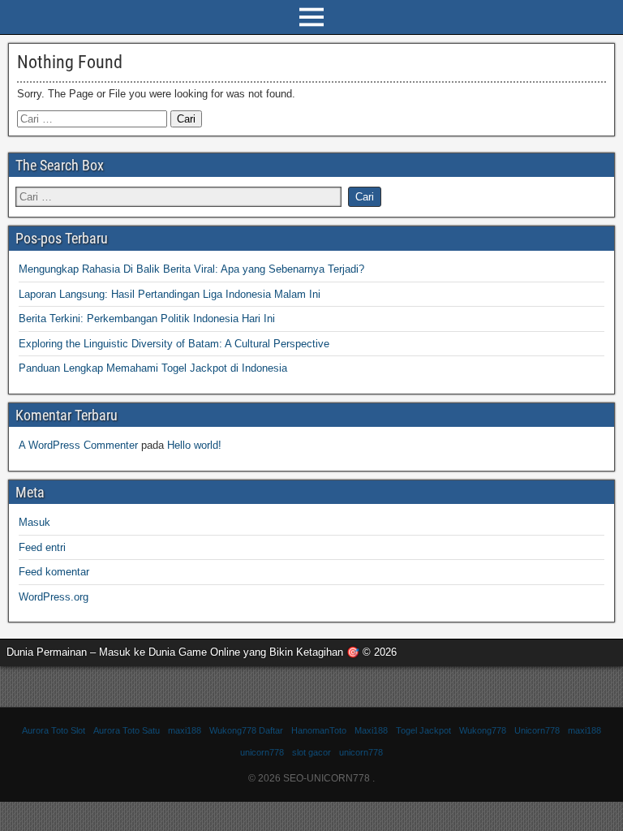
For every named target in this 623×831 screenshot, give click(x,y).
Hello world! (194, 445)
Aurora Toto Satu (126, 730)
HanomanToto (318, 730)
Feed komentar (54, 572)
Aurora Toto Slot (53, 730)
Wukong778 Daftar (246, 730)
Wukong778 (482, 730)
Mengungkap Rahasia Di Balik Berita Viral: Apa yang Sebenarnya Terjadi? (191, 269)
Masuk (34, 522)
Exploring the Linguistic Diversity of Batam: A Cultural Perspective (174, 344)
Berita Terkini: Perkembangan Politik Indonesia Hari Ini (147, 318)
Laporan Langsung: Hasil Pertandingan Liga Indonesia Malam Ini (169, 294)
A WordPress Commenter (78, 445)
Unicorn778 (537, 730)
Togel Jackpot (423, 730)
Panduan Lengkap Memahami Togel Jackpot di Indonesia (153, 368)
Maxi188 (371, 730)
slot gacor (311, 752)
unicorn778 (262, 752)
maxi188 (184, 730)
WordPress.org (53, 597)
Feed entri (42, 547)
